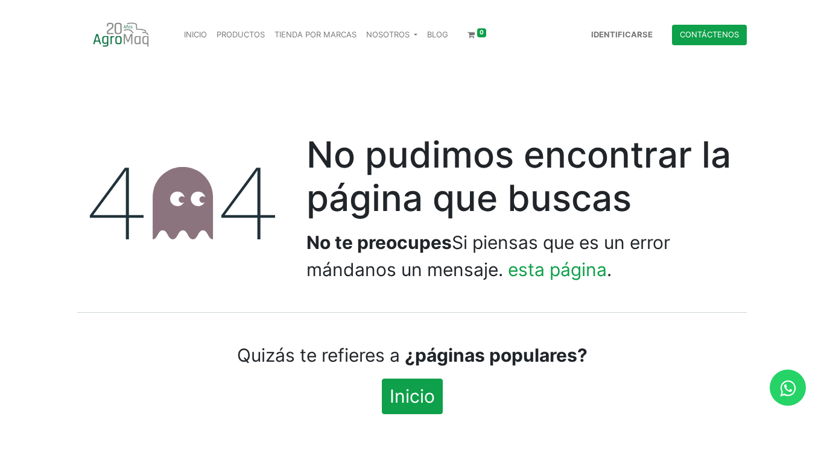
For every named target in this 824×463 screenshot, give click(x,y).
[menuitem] (195, 35)
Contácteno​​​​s (709, 34)
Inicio (412, 396)
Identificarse (622, 34)
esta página (557, 269)
